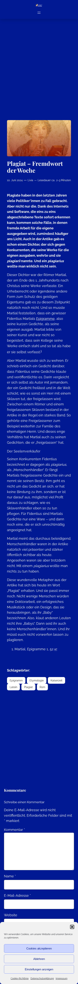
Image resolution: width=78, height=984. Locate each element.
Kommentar (14, 830)
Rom (42, 687)
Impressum (61, 978)
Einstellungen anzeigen (39, 969)
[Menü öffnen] (39, 12)
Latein (13, 687)
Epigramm (16, 680)
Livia (30, 180)
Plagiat (28, 687)
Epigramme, (45, 319)
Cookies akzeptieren (39, 948)
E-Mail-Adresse (17, 895)
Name (10, 876)
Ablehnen (39, 958)
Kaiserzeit (56, 680)
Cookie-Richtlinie (20, 978)
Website (10, 915)
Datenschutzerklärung (42, 978)
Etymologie (37, 680)
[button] (72, 927)
